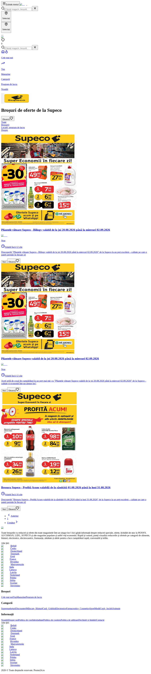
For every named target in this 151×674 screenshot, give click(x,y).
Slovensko (15, 585)
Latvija (13, 572)
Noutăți (4, 620)
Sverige (13, 583)
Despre (4, 130)
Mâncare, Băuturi (34, 608)
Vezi (4, 262)
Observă (12, 262)
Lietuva (13, 569)
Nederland (15, 575)
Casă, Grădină (49, 608)
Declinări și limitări (87, 620)
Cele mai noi (7, 597)
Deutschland (16, 551)
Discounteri (20, 608)
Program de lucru (34, 597)
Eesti (12, 556)
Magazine (21, 597)
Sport (92, 608)
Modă (97, 608)
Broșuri (5, 125)
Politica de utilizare (69, 620)
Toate (3, 122)
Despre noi (13, 620)
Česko (13, 548)
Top (15, 597)
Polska (13, 577)
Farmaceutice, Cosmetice (78, 608)
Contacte (100, 620)
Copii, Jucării (106, 608)
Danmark (15, 553)
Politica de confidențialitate (30, 620)
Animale (116, 608)
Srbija (12, 580)
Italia (11, 567)
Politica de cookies (52, 620)
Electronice (61, 608)
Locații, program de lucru (13, 127)
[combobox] (18, 9)
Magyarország (17, 564)
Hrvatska (14, 561)
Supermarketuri (8, 608)
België (13, 546)
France (13, 559)
